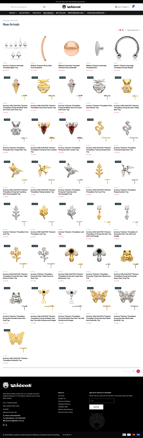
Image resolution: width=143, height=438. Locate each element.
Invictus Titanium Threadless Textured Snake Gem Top (125, 149)
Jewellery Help (63, 407)
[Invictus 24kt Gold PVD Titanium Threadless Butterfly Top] (16, 341)
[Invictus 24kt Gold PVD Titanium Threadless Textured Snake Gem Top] (99, 131)
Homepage (6, 20)
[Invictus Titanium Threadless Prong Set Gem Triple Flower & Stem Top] (44, 257)
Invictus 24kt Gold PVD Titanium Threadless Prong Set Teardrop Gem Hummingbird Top (15, 192)
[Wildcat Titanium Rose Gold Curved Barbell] (44, 48)
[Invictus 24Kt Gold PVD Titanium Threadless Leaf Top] (44, 215)
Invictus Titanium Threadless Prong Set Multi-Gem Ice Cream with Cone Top (70, 108)
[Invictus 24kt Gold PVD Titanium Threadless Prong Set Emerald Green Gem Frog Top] (127, 257)
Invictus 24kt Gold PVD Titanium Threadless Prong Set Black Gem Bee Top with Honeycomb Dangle (43, 318)
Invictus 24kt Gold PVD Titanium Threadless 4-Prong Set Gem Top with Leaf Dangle (98, 234)
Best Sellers (61, 13)
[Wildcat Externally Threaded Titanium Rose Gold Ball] (71, 48)
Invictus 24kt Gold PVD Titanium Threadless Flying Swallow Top (43, 191)
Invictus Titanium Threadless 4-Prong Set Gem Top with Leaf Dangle (126, 234)
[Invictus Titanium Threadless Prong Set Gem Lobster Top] (71, 131)
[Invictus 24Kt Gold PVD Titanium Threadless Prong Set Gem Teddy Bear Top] (127, 89)
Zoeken (44, 7)
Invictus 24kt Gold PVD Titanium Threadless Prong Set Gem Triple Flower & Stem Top (15, 276)
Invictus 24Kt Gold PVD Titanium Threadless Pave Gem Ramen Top (43, 107)
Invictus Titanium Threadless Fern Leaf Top (16, 233)
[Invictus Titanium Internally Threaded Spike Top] (16, 48)
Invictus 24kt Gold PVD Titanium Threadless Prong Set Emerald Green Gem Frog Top (126, 276)
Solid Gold (37, 13)
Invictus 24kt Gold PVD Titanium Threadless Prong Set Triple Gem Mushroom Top (70, 276)
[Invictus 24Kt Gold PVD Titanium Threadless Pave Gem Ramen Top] (44, 89)
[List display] (123, 30)
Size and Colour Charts (65, 412)
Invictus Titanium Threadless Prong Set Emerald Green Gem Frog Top (14, 318)
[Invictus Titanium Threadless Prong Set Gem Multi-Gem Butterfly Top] (127, 299)
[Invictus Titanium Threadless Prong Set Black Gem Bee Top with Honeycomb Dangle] (71, 299)
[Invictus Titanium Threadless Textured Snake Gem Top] (127, 131)
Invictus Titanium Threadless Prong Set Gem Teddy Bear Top (14, 149)
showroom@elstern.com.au (14, 420)
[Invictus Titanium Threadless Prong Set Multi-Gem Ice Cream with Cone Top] (71, 89)
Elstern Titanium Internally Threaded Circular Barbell (124, 67)
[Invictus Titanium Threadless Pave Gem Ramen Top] (99, 89)
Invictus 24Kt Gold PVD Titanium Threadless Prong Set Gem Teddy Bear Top (126, 108)
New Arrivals (48, 13)
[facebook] (6, 425)
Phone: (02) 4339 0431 (12, 415)
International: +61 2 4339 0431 (15, 418)
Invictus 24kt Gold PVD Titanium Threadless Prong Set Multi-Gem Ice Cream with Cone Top (15, 108)
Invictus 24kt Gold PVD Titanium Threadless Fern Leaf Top (98, 191)
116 (133, 371)
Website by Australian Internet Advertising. (46, 435)
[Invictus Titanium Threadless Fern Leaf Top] (16, 215)
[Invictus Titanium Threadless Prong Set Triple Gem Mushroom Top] (99, 257)
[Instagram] (3, 425)
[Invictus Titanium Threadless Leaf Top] (71, 215)
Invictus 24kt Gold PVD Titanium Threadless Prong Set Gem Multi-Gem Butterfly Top (98, 318)
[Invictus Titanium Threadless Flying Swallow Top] (127, 173)
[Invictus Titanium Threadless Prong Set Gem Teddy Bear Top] (16, 131)
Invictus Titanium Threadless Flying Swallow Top (125, 191)
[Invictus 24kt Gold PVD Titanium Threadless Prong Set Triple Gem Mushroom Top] (71, 257)
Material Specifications (65, 409)
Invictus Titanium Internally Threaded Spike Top (13, 67)
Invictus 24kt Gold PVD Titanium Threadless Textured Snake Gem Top (98, 150)
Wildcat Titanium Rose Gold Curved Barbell (41, 67)
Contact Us (61, 398)
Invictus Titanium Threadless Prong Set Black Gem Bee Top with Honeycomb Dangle (71, 318)
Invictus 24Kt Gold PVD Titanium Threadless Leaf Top (43, 233)
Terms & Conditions (64, 401)
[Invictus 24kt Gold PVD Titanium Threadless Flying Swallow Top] (44, 173)
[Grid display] (120, 30)
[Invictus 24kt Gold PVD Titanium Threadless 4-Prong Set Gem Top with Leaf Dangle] (99, 215)
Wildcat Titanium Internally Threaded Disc (96, 67)
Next (138, 371)
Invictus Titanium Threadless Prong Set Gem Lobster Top (69, 149)
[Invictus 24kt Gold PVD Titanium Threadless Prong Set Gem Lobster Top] (44, 131)
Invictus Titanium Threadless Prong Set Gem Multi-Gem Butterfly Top (125, 318)
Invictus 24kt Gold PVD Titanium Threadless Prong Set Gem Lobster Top (44, 150)
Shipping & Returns (64, 404)
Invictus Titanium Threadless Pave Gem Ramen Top (99, 107)
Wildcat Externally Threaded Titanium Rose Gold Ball (69, 67)
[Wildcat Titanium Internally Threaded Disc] (99, 48)
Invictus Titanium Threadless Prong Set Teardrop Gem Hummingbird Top (69, 192)
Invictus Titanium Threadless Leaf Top (71, 233)
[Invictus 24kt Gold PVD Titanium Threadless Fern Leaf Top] (99, 173)
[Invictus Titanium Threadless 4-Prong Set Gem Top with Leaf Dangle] (127, 215)
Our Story (61, 396)
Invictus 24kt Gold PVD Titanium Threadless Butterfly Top (15, 359)
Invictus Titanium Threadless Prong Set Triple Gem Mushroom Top (98, 276)
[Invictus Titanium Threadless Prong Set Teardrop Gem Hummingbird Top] (71, 173)
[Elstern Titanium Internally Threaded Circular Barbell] (127, 48)
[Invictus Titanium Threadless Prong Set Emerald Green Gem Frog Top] (16, 299)
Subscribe (96, 407)
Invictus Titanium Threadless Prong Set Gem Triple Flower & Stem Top (42, 276)
